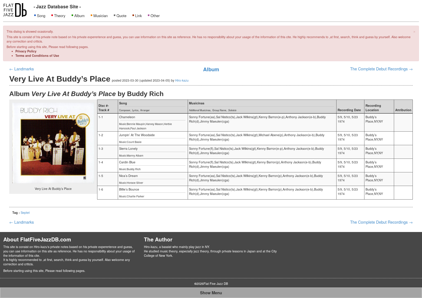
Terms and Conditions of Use (37, 55)
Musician (100, 15)
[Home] (15, 9)
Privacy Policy (25, 51)
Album (79, 15)
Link (138, 15)
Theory (59, 15)
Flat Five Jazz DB (216, 283)
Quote (121, 15)
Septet (25, 212)
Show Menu (211, 293)
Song (41, 15)
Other (155, 15)
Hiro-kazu (182, 80)
